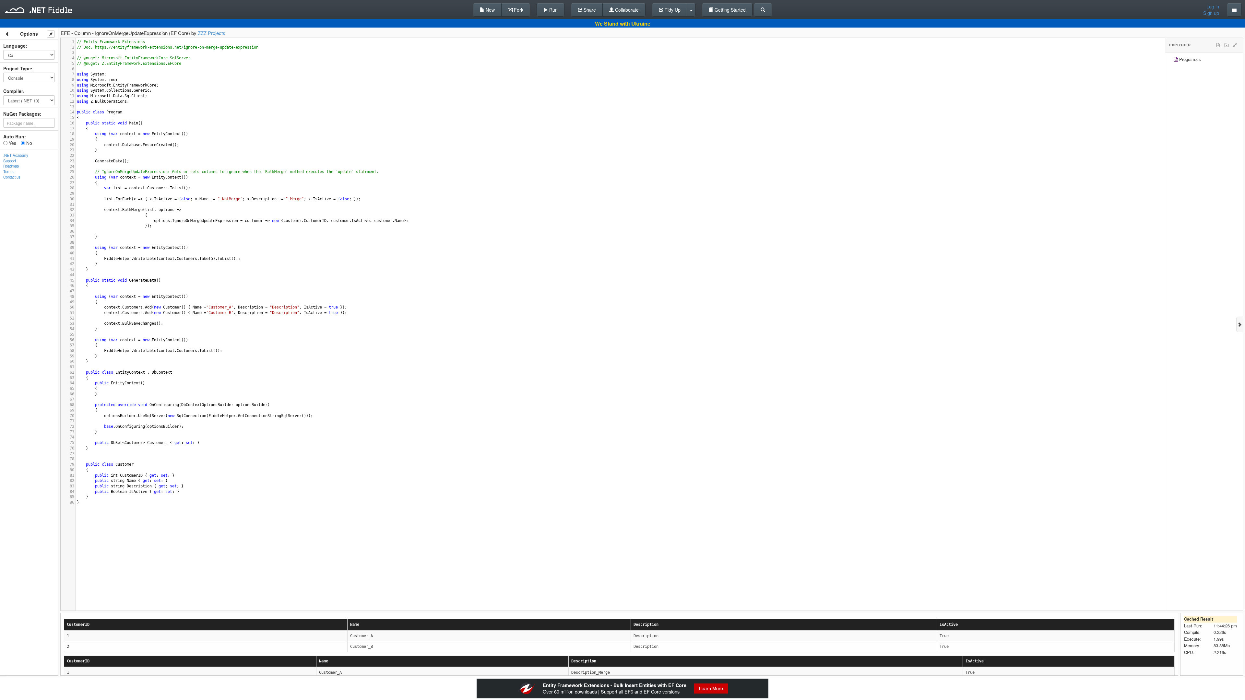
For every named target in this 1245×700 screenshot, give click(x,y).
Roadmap (11, 166)
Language (14, 45)
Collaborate (626, 9)
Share (589, 9)
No (28, 143)
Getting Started (729, 9)
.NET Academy (15, 155)
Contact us (11, 177)
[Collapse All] (1235, 45)
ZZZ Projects (211, 32)
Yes (11, 143)
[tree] (1204, 60)
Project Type (17, 68)
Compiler (13, 91)
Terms (8, 171)
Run (553, 9)
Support (9, 160)
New (489, 9)
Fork (518, 9)
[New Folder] (1226, 45)
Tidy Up (672, 9)
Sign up (1211, 13)
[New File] (1218, 45)
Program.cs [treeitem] (1190, 59)
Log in (1212, 6)
